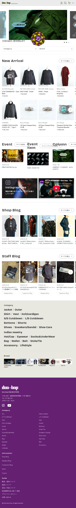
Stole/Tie (36, 341)
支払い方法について (8, 488)
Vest (16, 314)
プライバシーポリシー (9, 494)
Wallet (16, 341)
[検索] (65, 3)
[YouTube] (9, 405)
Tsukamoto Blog (7, 465)
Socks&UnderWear (43, 336)
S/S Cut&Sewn (13, 318)
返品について (6, 485)
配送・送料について (8, 481)
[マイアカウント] (61, 3)
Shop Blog (5, 457)
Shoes (8, 327)
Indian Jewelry (13, 332)
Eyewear (22, 336)
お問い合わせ (6, 497)
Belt (25, 341)
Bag (6, 341)
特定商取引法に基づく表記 (11, 491)
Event (4, 469)
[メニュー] (73, 3)
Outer (18, 309)
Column (4, 473)
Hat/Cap (9, 336)
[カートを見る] (69, 3)
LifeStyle (26, 345)
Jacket (8, 309)
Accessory (11, 345)
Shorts (22, 322)
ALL (3, 414)
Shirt (7, 314)
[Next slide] (70, 76)
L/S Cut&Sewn (34, 318)
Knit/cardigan (30, 314)
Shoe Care (45, 327)
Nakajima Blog (6, 461)
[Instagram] (3, 405)
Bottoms (9, 322)
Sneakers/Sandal (25, 327)
